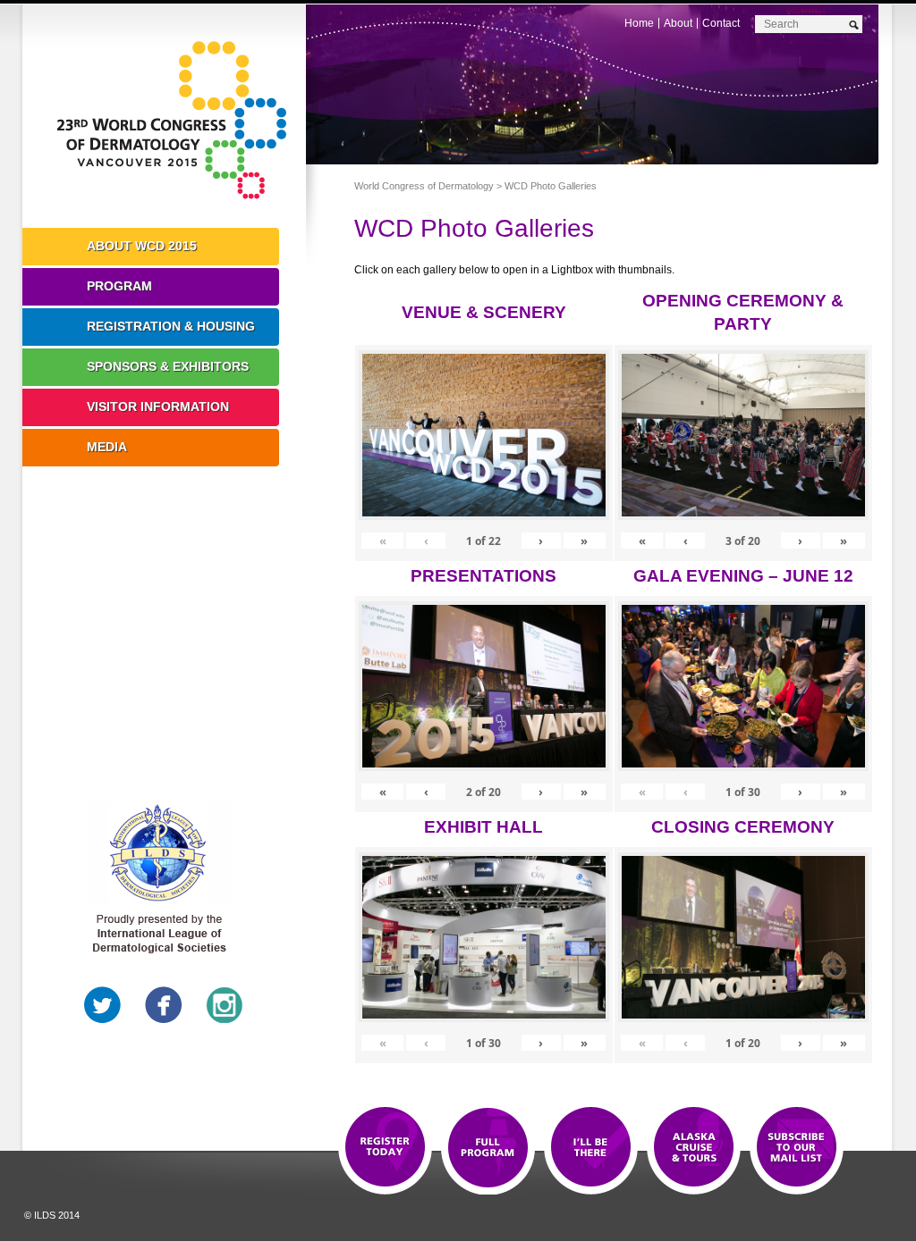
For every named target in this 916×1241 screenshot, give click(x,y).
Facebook (164, 1005)
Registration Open (385, 1148)
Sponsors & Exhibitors (168, 366)
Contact (721, 23)
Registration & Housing (171, 326)
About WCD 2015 (142, 246)
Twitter (103, 1005)
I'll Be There (591, 1148)
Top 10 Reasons (488, 1148)
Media (107, 447)
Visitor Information (158, 406)
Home (639, 23)
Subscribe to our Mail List (797, 1148)
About (678, 23)
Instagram (224, 1005)
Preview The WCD (694, 1148)
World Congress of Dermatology (177, 120)
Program (119, 286)
